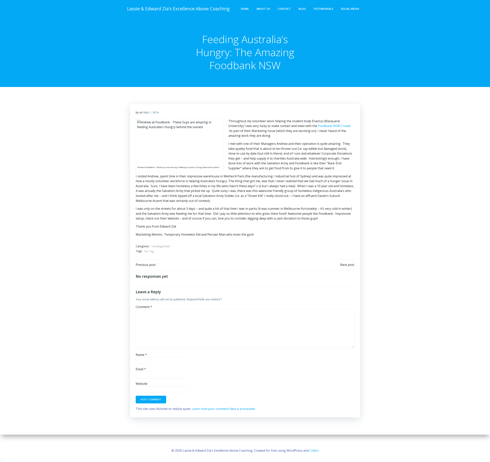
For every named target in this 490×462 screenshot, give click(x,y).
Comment (144, 307)
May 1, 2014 (151, 112)
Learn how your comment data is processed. (223, 409)
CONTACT (284, 9)
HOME (245, 9)
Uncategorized (161, 246)
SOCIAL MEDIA (350, 9)
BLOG (302, 9)
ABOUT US (263, 9)
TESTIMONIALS (323, 9)
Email (141, 369)
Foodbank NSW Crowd (334, 126)
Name (141, 355)
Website (141, 384)
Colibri (314, 450)
